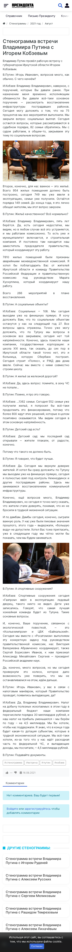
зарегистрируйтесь (38, 808)
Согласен (36, 946)
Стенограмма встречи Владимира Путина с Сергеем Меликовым (33, 894)
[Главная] (4, 23)
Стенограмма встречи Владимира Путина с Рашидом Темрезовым (33, 910)
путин (46, 762)
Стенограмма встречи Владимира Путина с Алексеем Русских (33, 877)
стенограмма (14, 762)
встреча (32, 762)
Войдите (12, 808)
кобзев (60, 762)
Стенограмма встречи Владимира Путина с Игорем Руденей (33, 860)
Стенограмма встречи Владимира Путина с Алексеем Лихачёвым (33, 927)
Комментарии (15, 783)
